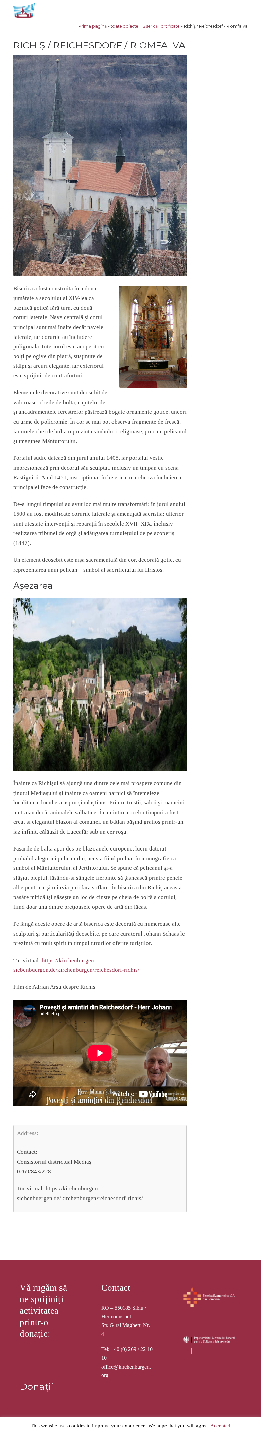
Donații (36, 1386)
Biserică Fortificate (161, 26)
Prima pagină (92, 26)
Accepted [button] (220, 1425)
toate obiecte (124, 26)
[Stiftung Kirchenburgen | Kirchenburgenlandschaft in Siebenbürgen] (24, 10)
